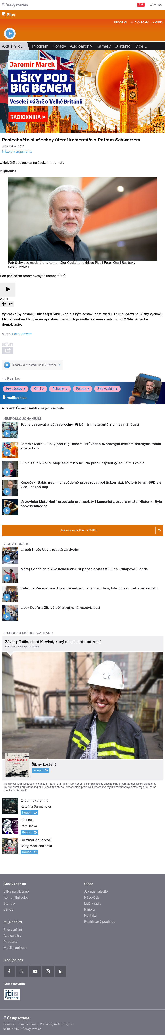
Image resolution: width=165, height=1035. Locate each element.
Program (120, 22)
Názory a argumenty (17, 151)
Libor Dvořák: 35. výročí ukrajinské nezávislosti (60, 607)
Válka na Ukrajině (16, 891)
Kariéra (89, 909)
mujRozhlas (11, 378)
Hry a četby (14, 389)
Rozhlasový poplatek (99, 922)
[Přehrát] (7, 290)
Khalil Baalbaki (123, 263)
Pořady (59, 46)
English (68, 1024)
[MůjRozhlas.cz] (8, 171)
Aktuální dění (14, 46)
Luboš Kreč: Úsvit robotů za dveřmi (50, 550)
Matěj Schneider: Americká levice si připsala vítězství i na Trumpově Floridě (84, 569)
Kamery (158, 22)
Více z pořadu (17, 544)
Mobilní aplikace (16, 948)
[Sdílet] (10, 304)
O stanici (123, 46)
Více (141, 46)
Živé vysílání (105, 389)
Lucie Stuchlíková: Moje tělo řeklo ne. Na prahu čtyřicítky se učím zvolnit (82, 463)
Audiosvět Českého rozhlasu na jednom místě (33, 408)
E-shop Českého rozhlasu (28, 633)
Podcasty (11, 942)
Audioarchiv (139, 22)
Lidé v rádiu (92, 903)
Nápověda (91, 897)
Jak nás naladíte (96, 891)
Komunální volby (16, 897)
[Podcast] (3, 304)
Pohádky (58, 389)
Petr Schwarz (22, 334)
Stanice (9, 903)
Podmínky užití (50, 1024)
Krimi (37, 389)
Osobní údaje (27, 1024)
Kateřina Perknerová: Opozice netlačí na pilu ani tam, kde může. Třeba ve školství (89, 588)
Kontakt (90, 915)
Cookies (8, 1024)
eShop (8, 909)
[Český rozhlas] (15, 5)
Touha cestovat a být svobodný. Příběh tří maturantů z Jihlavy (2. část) (80, 424)
